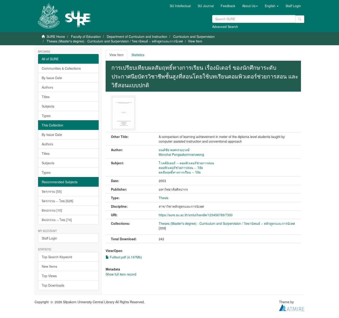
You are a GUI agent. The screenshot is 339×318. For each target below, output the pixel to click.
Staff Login (49, 238)
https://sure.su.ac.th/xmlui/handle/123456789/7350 (196, 215)
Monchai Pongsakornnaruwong (181, 154)
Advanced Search (225, 26)
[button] (250, 6)
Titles (46, 96)
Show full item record (121, 274)
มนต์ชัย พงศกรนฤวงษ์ (174, 149)
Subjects (48, 106)
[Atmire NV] (291, 307)
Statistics (137, 54)
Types (46, 115)
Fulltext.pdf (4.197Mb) (125, 257)
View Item (116, 54)
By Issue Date (52, 77)
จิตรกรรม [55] (52, 191)
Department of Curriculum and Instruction (137, 36)
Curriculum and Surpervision (194, 36)
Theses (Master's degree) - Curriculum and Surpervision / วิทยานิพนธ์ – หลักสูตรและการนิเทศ (115, 41)
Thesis (163, 197)
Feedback (228, 5)
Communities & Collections (61, 68)
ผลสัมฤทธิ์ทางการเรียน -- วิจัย (180, 172)
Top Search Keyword (57, 257)
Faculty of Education (86, 36)
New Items (49, 266)
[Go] (299, 19)
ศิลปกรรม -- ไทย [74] (57, 219)
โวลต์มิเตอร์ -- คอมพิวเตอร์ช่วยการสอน (186, 163)
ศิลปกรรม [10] (52, 210)
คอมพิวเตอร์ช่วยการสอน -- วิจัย (181, 167)
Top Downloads (53, 285)
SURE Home (56, 36)
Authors (47, 87)
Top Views (49, 275)
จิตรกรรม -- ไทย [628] (57, 200)
